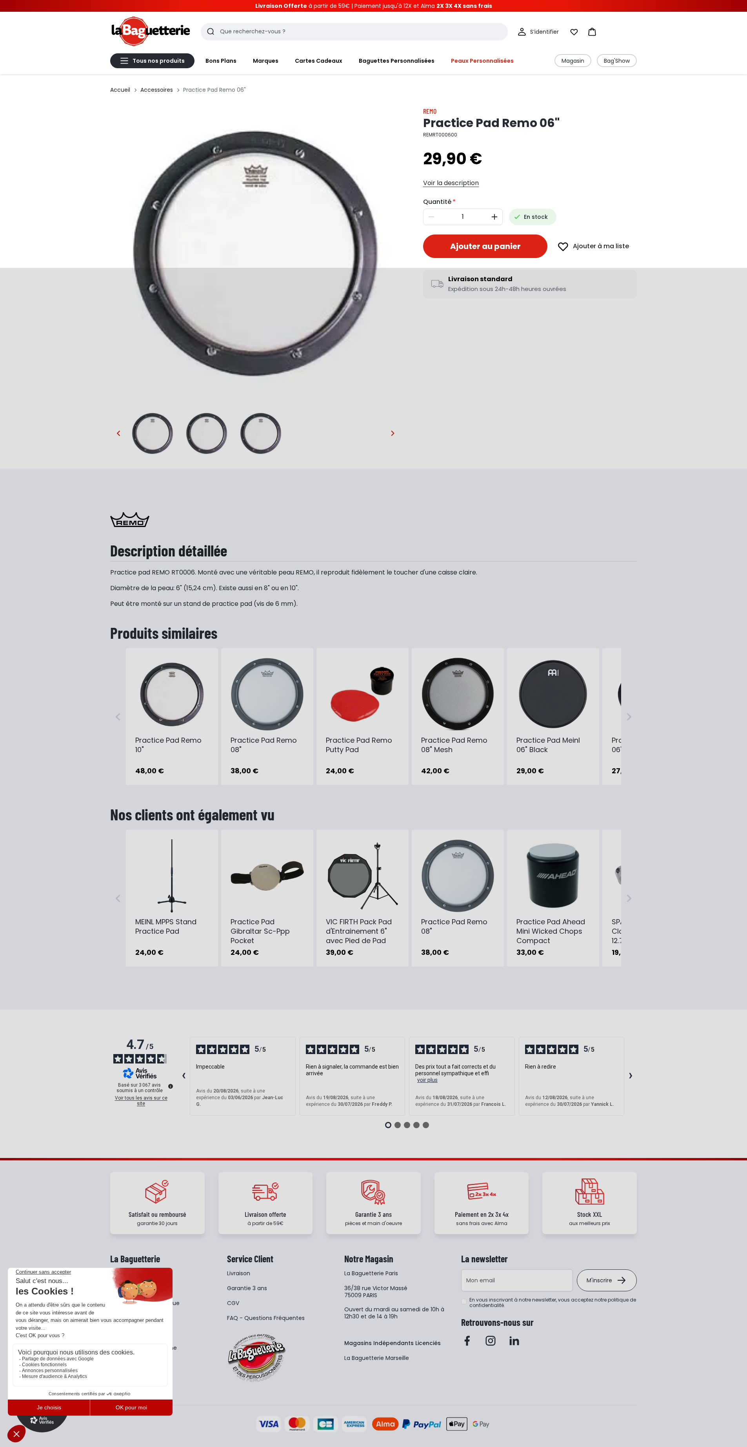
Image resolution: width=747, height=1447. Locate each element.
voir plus (427, 1080)
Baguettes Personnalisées (396, 61)
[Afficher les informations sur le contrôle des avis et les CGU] (170, 1086)
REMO (429, 111)
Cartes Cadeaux (318, 61)
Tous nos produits (159, 61)
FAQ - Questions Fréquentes (266, 1318)
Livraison (238, 1273)
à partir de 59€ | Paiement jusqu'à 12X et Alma (373, 6)
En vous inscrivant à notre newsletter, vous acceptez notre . (552, 1302)
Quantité (437, 201)
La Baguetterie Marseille (376, 1358)
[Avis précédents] (183, 1076)
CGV (233, 1303)
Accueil (120, 90)
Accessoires (156, 90)
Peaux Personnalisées (482, 61)
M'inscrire (599, 1280)
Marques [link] (265, 61)
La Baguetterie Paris (371, 1273)
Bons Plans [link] (220, 61)
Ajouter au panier (485, 246)
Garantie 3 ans (247, 1288)
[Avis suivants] (630, 1076)
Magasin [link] (573, 61)
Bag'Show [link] (617, 61)
